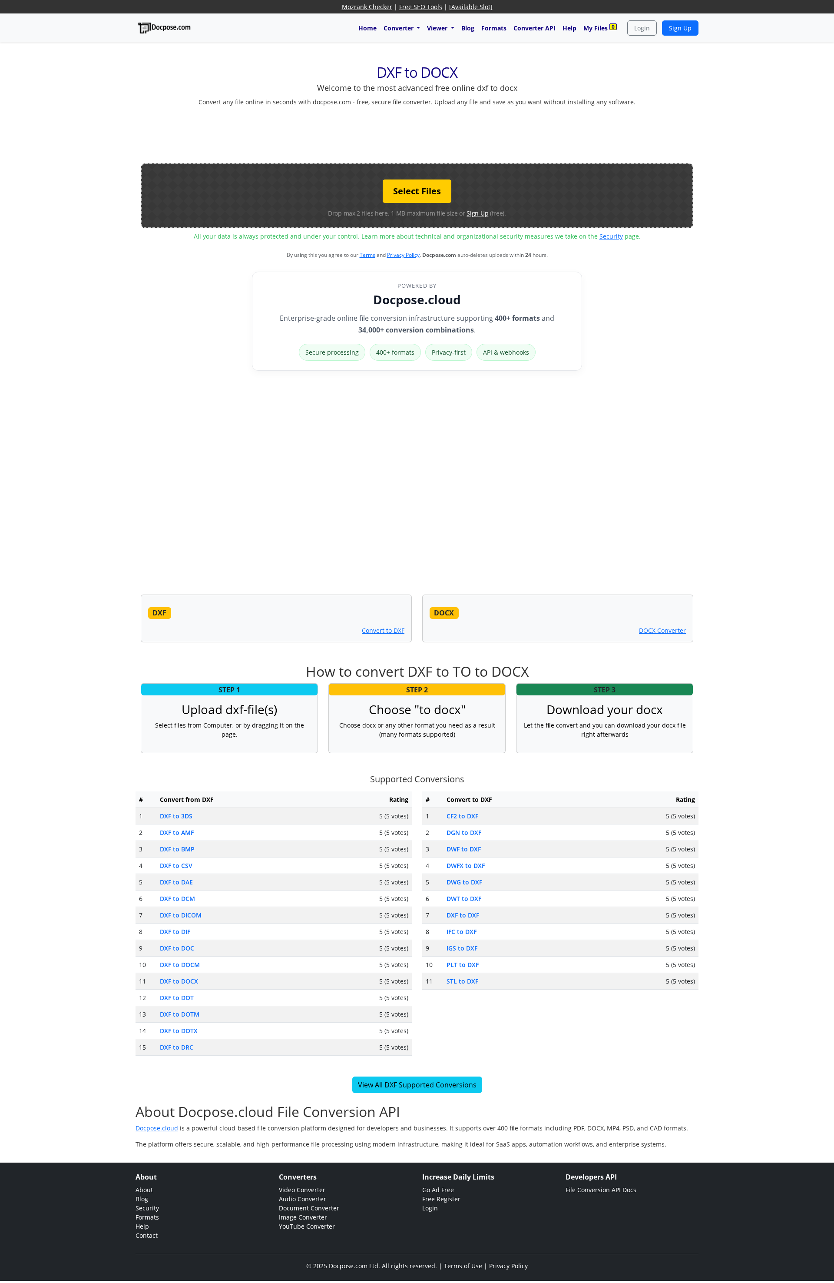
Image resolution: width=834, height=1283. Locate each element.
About (144, 1190)
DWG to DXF (464, 882)
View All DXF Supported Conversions (417, 1085)
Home (367, 28)
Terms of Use (463, 1266)
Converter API (534, 28)
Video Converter (302, 1190)
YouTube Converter (307, 1226)
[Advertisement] (417, 133)
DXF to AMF (177, 832)
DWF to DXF (464, 849)
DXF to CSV (176, 865)
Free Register (441, 1199)
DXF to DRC (176, 1047)
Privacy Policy (403, 255)
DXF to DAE (176, 882)
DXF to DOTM (179, 1014)
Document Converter (309, 1208)
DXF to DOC (177, 948)
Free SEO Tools (420, 7)
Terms (367, 255)
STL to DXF (462, 981)
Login (642, 28)
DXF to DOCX (179, 981)
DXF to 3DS (176, 816)
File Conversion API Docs (601, 1190)
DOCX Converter (662, 630)
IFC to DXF (462, 931)
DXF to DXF (463, 915)
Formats (493, 28)
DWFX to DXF (466, 865)
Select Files (417, 191)
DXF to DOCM (180, 965)
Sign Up (680, 28)
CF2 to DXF (462, 816)
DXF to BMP (177, 849)
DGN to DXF (464, 832)
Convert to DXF (383, 630)
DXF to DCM (177, 898)
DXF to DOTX (179, 1031)
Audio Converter (302, 1199)
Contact (147, 1235)
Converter (399, 28)
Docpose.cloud (417, 299)
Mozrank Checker (367, 7)
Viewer (438, 28)
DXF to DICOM (181, 915)
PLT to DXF (463, 965)
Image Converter (303, 1217)
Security (611, 236)
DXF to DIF (175, 931)
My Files (599, 27)
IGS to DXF (462, 948)
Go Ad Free (438, 1190)
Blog (467, 28)
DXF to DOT (177, 998)
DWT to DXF (464, 898)
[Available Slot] (471, 7)
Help (569, 28)
